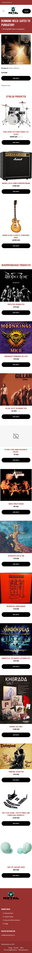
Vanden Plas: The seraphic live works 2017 (16, 658)
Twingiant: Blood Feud (16, 772)
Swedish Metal (8, 917)
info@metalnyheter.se (7, 2)
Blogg (6, 924)
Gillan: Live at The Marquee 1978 (16, 408)
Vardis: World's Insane (16, 504)
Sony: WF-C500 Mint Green (16, 867)
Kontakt (15, 948)
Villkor (22, 948)
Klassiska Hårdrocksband (12, 920)
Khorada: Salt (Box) (16, 727)
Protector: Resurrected (16, 304)
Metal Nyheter (8, 913)
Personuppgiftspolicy (10, 950)
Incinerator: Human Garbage (16, 606)
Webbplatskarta (23, 950)
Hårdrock (16, 68)
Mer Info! (16, 78)
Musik (11, 68)
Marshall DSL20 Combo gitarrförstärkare (16, 183)
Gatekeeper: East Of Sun (16, 556)
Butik (26, 11)
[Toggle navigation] (3, 11)
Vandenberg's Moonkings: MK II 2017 (16, 356)
